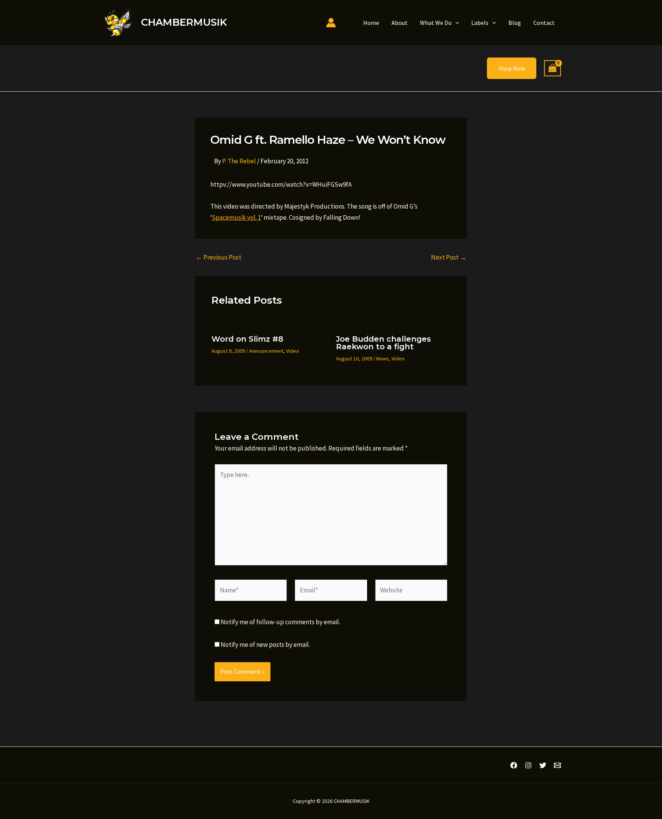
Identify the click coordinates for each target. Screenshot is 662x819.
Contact (544, 22)
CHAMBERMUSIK (184, 22)
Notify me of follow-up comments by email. (280, 622)
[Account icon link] (331, 23)
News (382, 358)
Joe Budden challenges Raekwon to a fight (383, 342)
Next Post (448, 257)
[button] (455, 22)
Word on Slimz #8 (247, 339)
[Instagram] (528, 765)
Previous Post (218, 257)
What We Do (436, 22)
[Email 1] (557, 765)
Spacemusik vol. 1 (236, 217)
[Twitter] (542, 765)
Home (371, 22)
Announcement (266, 350)
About (400, 22)
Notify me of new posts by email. (265, 644)
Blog (514, 22)
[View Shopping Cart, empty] (552, 68)
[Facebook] (513, 765)
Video (292, 350)
